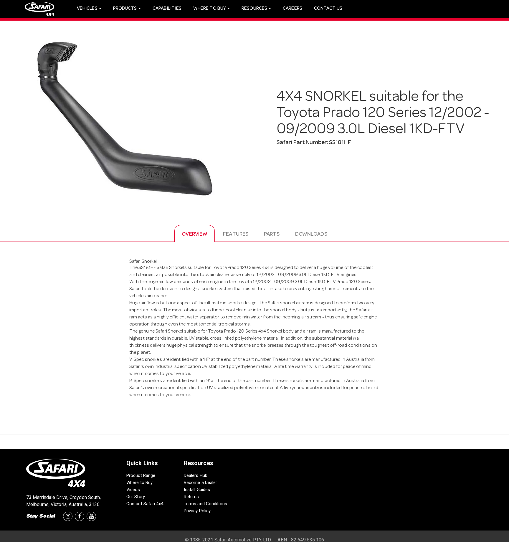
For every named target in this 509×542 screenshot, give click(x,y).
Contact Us (328, 8)
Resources (255, 8)
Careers (292, 8)
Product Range (140, 475)
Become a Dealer (200, 482)
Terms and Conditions (205, 503)
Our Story (135, 496)
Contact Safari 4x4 (144, 503)
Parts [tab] (272, 234)
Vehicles (87, 8)
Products (125, 8)
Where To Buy (210, 8)
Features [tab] (235, 234)
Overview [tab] (194, 234)
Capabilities (167, 8)
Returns (191, 496)
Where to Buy (139, 482)
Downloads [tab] (311, 234)
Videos (133, 489)
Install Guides (197, 489)
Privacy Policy (197, 510)
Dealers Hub (195, 475)
